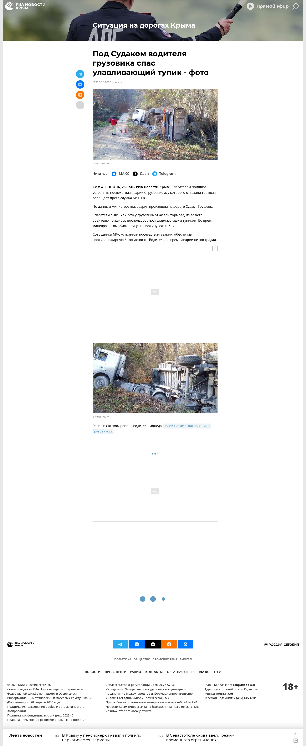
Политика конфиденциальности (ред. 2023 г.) (40, 715)
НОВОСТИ (93, 672)
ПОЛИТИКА (122, 659)
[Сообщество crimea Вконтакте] (137, 644)
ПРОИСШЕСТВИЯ (165, 659)
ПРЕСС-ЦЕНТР (115, 672)
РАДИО (135, 672)
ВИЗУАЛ (186, 659)
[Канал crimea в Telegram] (120, 644)
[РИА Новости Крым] (25, 6)
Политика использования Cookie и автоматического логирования (46, 709)
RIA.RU (204, 672)
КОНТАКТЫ (154, 672)
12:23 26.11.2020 (102, 82)
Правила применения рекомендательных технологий (46, 720)
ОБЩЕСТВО (141, 659)
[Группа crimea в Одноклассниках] (169, 644)
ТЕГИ (217, 672)
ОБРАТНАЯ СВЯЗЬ (181, 672)
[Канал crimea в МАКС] (185, 644)
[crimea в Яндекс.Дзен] (153, 644)
